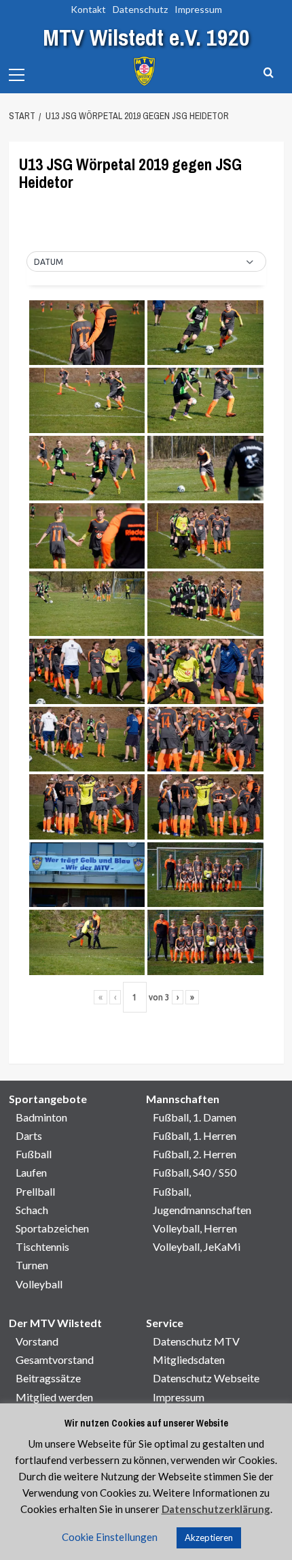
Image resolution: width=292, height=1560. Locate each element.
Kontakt (88, 9)
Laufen (31, 1172)
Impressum (198, 9)
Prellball (35, 1191)
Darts (29, 1135)
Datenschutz (140, 9)
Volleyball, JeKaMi (196, 1246)
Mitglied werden (54, 1396)
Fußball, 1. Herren (194, 1135)
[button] (146, 262)
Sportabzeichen (52, 1228)
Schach (32, 1209)
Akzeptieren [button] (209, 1537)
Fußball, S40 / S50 (194, 1172)
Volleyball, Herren (195, 1228)
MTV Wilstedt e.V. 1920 (146, 37)
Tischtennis (42, 1246)
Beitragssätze (48, 1377)
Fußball (34, 1153)
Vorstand (37, 1341)
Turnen (32, 1264)
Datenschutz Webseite (206, 1377)
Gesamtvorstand (55, 1359)
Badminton (41, 1117)
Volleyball (39, 1283)
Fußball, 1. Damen (194, 1117)
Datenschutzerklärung (216, 1509)
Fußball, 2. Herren (194, 1153)
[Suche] (268, 73)
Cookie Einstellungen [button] (110, 1537)
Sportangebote (48, 1098)
